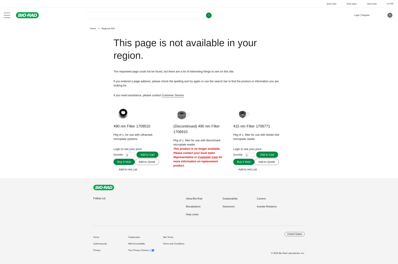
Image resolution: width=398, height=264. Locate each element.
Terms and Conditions (173, 243)
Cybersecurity (100, 243)
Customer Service (173, 95)
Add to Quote (147, 161)
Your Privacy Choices (139, 250)
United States (294, 234)
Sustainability (230, 198)
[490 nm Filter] (123, 115)
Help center (192, 214)
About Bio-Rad (194, 198)
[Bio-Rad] (103, 187)
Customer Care (208, 157)
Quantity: (118, 154)
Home (93, 28)
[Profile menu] (376, 15)
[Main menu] (7, 15)
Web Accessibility (136, 243)
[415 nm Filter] (243, 115)
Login (117, 149)
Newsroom (229, 206)
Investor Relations (267, 206)
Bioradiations (193, 206)
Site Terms (168, 237)
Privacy (96, 250)
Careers (261, 198)
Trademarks (134, 237)
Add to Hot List (128, 169)
